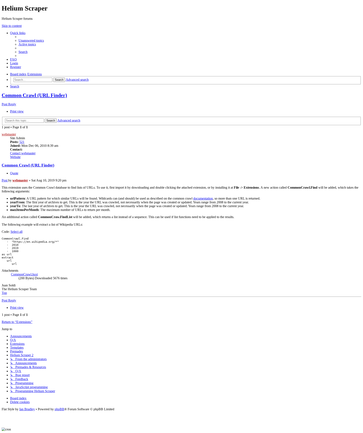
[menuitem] (31, 40)
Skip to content (12, 26)
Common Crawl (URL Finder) (34, 95)
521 (21, 142)
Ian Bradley (27, 409)
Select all (16, 231)
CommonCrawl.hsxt (24, 274)
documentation (203, 198)
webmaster (9, 134)
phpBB (59, 409)
